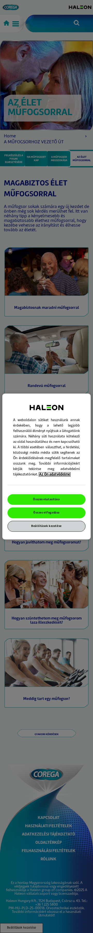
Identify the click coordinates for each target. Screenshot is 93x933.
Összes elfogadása (46, 512)
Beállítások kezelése (46, 526)
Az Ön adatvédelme (54, 474)
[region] (46, 466)
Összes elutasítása (46, 499)
